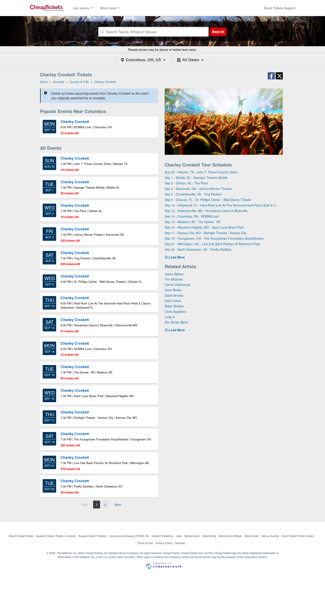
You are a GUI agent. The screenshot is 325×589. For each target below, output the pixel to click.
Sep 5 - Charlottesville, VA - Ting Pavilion (193, 194)
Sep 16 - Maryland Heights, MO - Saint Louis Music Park (204, 227)
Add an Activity (270, 536)
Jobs (179, 536)
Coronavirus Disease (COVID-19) (129, 536)
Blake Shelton (174, 306)
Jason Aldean (174, 274)
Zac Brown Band (176, 322)
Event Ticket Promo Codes (298, 536)
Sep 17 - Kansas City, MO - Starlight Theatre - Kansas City (206, 233)
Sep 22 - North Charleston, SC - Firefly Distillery (198, 249)
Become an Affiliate (230, 536)
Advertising (209, 536)
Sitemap (180, 543)
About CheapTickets (21, 536)
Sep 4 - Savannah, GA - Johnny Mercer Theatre (198, 189)
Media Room (192, 536)
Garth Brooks (174, 295)
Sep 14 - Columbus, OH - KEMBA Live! (192, 216)
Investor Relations (162, 536)
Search (218, 31)
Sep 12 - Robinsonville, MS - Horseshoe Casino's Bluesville (206, 211)
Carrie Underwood (177, 284)
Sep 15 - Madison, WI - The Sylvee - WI (192, 222)
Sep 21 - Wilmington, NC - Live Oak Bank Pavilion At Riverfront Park (212, 244)
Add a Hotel (252, 536)
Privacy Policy (164, 543)
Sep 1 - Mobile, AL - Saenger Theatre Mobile (196, 178)
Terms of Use (145, 543)
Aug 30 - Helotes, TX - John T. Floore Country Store (201, 172)
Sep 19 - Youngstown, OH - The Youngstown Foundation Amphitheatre (214, 238)
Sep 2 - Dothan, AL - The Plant (186, 183)
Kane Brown (173, 290)
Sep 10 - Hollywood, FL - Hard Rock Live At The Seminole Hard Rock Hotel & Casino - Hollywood (222, 205)
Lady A (169, 317)
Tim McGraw (174, 279)
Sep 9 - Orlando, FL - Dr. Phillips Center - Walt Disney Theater (208, 200)
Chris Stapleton (175, 311)
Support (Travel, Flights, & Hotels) (56, 536)
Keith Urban (173, 300)
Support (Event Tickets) (92, 536)
